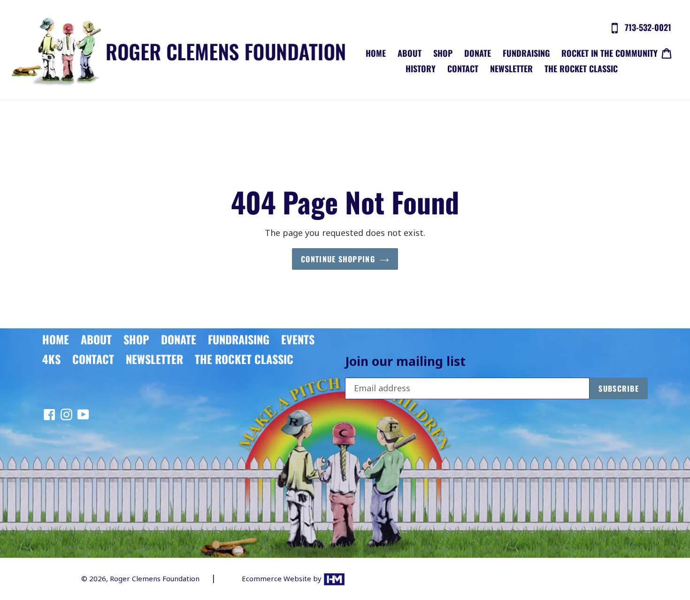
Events (297, 339)
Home (376, 53)
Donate (477, 53)
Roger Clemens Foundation (154, 578)
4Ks (51, 358)
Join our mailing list (405, 361)
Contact (462, 68)
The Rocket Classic (581, 68)
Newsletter (511, 68)
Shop (442, 53)
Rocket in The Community (609, 53)
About (410, 53)
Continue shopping (338, 259)
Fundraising (526, 53)
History (421, 68)
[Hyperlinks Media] (334, 578)
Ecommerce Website (277, 578)
